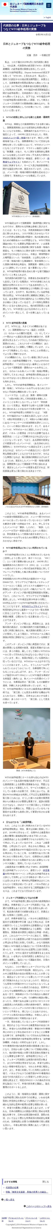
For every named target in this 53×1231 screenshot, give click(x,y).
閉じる (46, 1182)
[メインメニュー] (48, 5)
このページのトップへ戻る (39, 1206)
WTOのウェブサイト (32, 606)
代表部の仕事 (12, 1187)
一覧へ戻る (9, 1200)
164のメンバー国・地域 (14, 138)
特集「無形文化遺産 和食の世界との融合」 (27, 1192)
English (48, 18)
